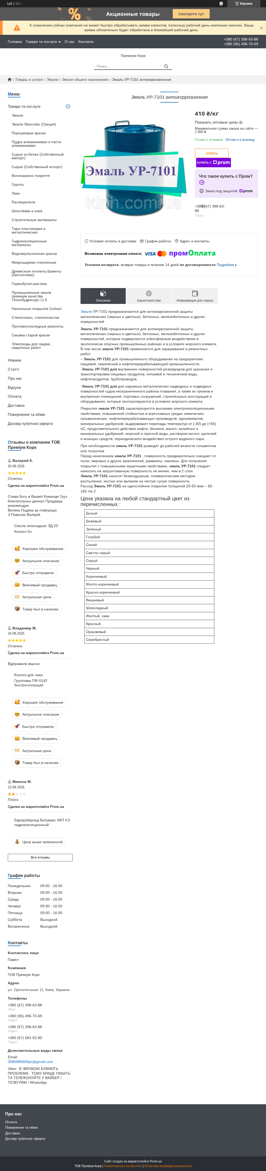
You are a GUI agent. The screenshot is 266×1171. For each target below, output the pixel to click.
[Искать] (166, 66)
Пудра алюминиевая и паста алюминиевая (36, 144)
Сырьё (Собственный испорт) (37, 167)
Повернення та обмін (26, 414)
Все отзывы (40, 857)
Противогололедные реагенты (37, 326)
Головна (15, 41)
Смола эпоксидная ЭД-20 (36, 526)
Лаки (16, 193)
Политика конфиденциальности (168, 1166)
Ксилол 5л (23, 531)
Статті (13, 369)
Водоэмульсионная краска (34, 253)
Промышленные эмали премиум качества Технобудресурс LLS (31, 296)
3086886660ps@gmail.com (30, 1062)
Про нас (15, 378)
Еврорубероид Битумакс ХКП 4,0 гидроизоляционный (42, 822)
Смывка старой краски (31, 335)
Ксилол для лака (28, 675)
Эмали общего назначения (85, 79)
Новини (14, 360)
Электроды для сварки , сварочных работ (32, 346)
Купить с (204, 162)
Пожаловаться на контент (123, 1166)
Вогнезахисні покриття (31, 176)
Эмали (52, 79)
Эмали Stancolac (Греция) (34, 124)
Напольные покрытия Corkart (37, 309)
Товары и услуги (29, 79)
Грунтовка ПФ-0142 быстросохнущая (30, 682)
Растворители (23, 202)
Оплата (14, 396)
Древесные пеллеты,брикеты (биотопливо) (36, 273)
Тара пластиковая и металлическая (28, 230)
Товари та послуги (41, 41)
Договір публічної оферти (30, 423)
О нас (70, 41)
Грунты (18, 184)
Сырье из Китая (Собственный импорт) (38, 156)
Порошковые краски (29, 133)
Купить (212, 153)
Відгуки (14, 387)
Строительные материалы (34, 220)
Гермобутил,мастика (29, 284)
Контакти (86, 41)
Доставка (16, 405)
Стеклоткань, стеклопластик (35, 317)
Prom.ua (156, 1161)
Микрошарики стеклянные (34, 262)
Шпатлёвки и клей (27, 211)
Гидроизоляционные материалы (29, 243)
